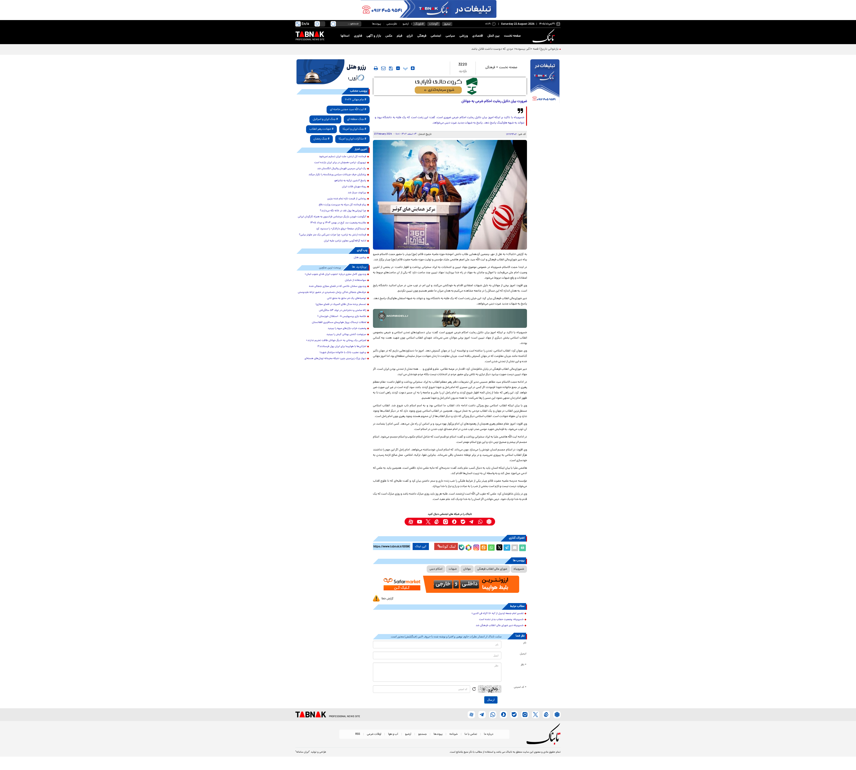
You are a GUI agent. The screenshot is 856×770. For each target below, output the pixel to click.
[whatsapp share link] (491, 547)
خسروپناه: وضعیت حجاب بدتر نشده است (501, 620)
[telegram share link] (507, 547)
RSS (357, 734)
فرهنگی (421, 36)
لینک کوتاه (448, 546)
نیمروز (447, 24)
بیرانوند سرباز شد (357, 193)
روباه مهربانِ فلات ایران (354, 187)
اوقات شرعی (374, 734)
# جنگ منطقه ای (356, 119)
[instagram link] (445, 521)
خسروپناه (519, 569)
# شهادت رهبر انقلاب (321, 129)
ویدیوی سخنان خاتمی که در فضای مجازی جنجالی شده (337, 286)
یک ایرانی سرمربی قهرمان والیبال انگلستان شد (341, 169)
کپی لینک (420, 546)
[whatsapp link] (480, 521)
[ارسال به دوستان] (514, 547)
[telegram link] (471, 521)
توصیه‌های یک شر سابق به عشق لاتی (346, 298)
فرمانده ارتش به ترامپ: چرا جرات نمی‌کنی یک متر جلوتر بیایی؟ (332, 235)
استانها (345, 36)
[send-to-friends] (383, 68)
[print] (376, 68)
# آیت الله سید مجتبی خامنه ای (348, 109)
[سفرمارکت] (450, 584)
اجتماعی (436, 36)
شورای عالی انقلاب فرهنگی (492, 569)
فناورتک (419, 24)
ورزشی (463, 36)
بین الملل (494, 36)
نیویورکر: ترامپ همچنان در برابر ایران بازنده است (340, 163)
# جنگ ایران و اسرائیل (325, 119)
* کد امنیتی (520, 687)
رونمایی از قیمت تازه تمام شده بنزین (346, 199)
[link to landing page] (544, 36)
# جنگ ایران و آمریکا (354, 129)
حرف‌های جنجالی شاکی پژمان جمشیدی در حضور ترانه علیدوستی (332, 292)
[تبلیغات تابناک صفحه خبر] (545, 81)
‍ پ (404, 68)
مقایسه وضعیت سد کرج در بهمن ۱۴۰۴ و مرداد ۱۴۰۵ (338, 223)
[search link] (333, 24)
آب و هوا (393, 734)
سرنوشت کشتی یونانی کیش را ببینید (346, 335)
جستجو (422, 734)
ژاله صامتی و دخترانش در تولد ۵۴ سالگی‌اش (342, 310)
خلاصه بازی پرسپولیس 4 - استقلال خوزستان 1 (341, 316)
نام (524, 643)
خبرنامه (453, 734)
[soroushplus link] (454, 521)
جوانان (467, 569)
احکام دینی (436, 569)
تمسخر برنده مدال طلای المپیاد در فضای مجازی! (341, 304)
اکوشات (433, 24)
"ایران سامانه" (302, 752)
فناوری (358, 36)
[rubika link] (489, 521)
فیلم (399, 36)
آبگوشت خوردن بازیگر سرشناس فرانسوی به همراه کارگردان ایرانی (332, 217)
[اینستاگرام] (475, 547)
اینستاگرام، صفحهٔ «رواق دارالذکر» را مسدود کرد (341, 229)
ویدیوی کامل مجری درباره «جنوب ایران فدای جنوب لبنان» (335, 274)
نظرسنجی (392, 24)
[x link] (428, 521)
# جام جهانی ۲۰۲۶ (355, 100)
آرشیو (406, 24)
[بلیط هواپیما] (333, 71)
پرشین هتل (360, 258)
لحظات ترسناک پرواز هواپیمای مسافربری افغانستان (339, 322)
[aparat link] (411, 521)
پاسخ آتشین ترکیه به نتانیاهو (350, 181)
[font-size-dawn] (398, 68)
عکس (388, 36)
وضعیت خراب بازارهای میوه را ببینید (347, 328)
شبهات (453, 569)
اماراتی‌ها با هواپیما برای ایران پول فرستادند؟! (341, 347)
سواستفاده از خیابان (355, 280)
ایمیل (523, 654)
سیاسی (450, 36)
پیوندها (376, 24)
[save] (391, 68)
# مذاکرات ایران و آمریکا (352, 139)
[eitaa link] (437, 521)
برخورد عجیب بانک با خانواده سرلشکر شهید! (343, 353)
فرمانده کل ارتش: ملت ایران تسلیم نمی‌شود (342, 157)
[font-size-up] (413, 68)
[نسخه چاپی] (522, 547)
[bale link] (463, 521)
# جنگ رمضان (321, 139)
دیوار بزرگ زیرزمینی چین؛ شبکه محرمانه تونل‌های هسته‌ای (335, 359)
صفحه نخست (512, 36)
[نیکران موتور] (450, 318)
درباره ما (488, 734)
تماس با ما (471, 734)
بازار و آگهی (373, 36)
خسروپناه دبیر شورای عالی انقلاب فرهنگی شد (500, 626)
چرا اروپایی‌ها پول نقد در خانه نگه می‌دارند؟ (343, 211)
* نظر (523, 665)
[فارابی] (450, 86)
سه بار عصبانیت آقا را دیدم (541, 49)
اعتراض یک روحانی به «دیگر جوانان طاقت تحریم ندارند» (336, 341)
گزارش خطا (387, 599)
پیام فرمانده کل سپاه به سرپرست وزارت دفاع (342, 205)
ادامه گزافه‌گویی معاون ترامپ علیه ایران (345, 241)
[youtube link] (419, 521)
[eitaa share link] (483, 547)
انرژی (410, 36)
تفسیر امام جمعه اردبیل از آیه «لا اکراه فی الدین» (497, 614)
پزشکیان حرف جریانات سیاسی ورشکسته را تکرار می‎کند (337, 175)
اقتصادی (477, 36)
